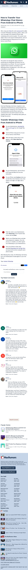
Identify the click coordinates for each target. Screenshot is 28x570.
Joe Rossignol (17, 483)
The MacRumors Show (11, 536)
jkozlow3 (8, 337)
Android (5, 261)
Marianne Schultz (17, 493)
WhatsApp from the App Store (18, 248)
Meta (10, 31)
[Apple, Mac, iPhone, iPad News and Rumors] (10, 3)
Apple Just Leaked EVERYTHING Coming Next (16, 514)
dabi (7, 363)
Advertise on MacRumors (8, 472)
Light (26, 566)
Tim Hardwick (16, 488)
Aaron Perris (16, 503)
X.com (4, 491)
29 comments (4, 265)
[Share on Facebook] (25, 265)
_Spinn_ (7, 326)
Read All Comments (14, 419)
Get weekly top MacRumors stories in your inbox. (14, 269)
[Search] (24, 2)
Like (12, 303)
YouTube (5, 511)
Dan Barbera (3, 498)
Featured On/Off (4, 566)
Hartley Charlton (4, 493)
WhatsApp (10, 261)
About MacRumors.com (8, 467)
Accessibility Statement (5, 564)
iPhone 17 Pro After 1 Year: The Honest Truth (15, 528)
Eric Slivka (16, 478)
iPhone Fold (14, 6)
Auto (23, 566)
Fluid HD (20, 566)
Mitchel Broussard (4, 488)
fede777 (7, 377)
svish (7, 354)
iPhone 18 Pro (5, 6)
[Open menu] (2, 2)
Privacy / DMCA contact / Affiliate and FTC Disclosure (10, 562)
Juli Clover (3, 483)
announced (19, 31)
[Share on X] (22, 265)
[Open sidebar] (26, 2)
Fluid (17, 566)
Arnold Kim (3, 478)
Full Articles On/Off (11, 566)
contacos (8, 280)
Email (2, 491)
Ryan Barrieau (17, 498)
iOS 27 (21, 6)
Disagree (15, 303)
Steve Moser (3, 503)
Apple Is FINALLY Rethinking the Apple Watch (16, 532)
